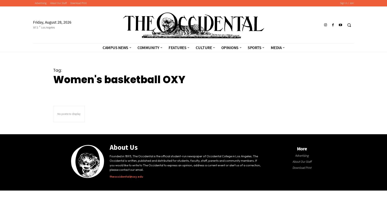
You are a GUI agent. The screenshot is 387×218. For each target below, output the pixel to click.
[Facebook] (333, 25)
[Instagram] (325, 25)
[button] (349, 25)
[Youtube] (340, 25)
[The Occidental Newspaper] (193, 25)
